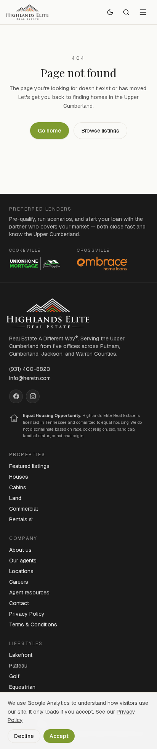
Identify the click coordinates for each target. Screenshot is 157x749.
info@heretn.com (30, 378)
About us (20, 549)
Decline (24, 736)
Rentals (18, 519)
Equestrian (22, 687)
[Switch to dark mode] (110, 12)
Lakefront (20, 655)
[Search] (126, 12)
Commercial (23, 508)
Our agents (23, 560)
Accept (59, 736)
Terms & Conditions (33, 624)
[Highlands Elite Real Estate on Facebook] (16, 396)
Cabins (17, 487)
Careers (18, 581)
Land (15, 498)
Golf (14, 676)
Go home (49, 130)
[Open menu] (143, 12)
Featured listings (29, 466)
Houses (18, 476)
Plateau (18, 665)
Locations (21, 571)
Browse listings (100, 130)
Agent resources (29, 592)
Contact (19, 603)
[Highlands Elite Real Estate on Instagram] (33, 396)
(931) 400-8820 (29, 369)
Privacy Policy (27, 613)
